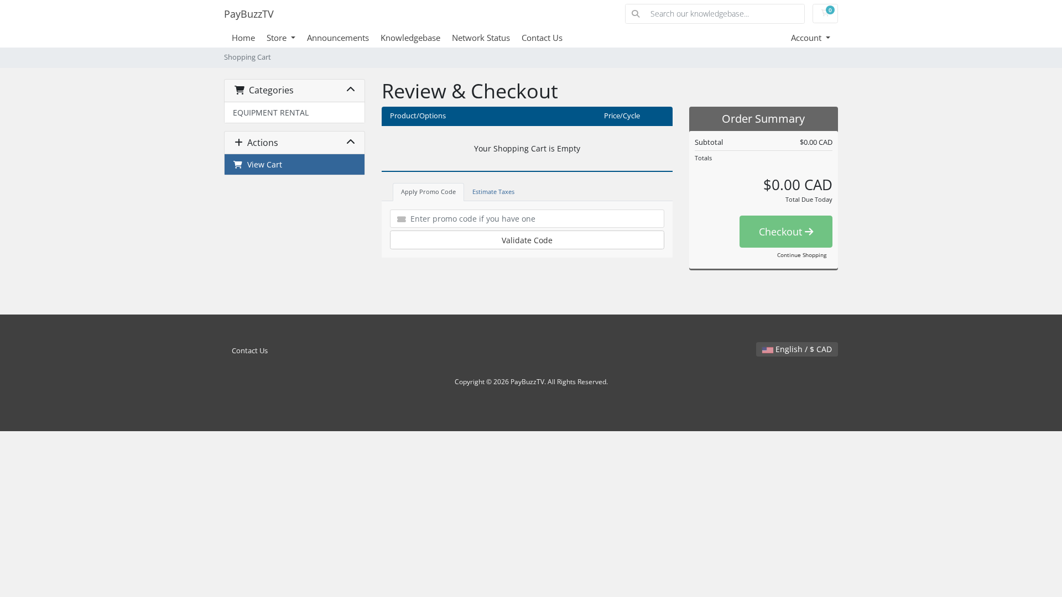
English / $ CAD (802, 349)
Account (807, 37)
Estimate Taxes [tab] (493, 191)
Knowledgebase (410, 37)
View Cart (262, 164)
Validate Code (527, 240)
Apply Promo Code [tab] (428, 191)
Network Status (481, 37)
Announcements (338, 37)
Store (278, 37)
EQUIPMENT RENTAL (271, 112)
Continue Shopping (801, 255)
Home (243, 37)
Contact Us (542, 37)
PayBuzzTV (249, 13)
